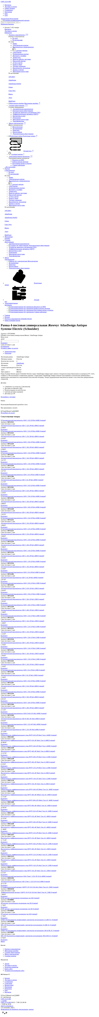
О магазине (8, 983)
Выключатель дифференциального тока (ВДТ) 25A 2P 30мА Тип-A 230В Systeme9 (28, 773)
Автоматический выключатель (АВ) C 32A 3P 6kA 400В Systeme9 (22, 425)
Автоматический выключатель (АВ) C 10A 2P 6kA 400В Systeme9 (22, 567)
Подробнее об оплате (8, 413)
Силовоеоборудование (9, 241)
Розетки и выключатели (12, 949)
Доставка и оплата (11, 6)
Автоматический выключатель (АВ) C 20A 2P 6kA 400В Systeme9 (22, 545)
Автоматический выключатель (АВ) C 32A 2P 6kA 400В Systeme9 (22, 523)
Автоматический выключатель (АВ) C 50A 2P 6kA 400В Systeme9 (22, 501)
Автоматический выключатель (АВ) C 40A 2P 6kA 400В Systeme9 (22, 512)
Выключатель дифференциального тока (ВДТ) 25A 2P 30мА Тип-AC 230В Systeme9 (28, 860)
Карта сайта (8, 969)
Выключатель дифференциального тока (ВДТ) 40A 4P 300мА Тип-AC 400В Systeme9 (29, 795)
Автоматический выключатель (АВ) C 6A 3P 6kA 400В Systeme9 (22, 480)
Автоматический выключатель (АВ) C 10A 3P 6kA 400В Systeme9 (22, 469)
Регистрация (14, 18)
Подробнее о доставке (8, 397)
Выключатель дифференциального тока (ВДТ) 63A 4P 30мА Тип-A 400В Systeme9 (28, 740)
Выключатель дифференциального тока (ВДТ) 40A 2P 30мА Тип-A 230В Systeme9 (28, 762)
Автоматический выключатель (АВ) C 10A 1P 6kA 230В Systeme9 (22, 664)
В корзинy (4, 343)
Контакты (8, 5)
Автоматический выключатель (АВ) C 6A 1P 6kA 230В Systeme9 (22, 675)
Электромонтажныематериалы (11, 304)
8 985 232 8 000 (6, 1)
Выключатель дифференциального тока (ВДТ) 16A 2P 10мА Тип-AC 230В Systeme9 (28, 871)
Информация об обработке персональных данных (17, 1009)
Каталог (7, 978)
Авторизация (5, 18)
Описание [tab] (8, 353)
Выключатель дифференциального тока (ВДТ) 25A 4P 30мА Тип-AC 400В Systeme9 (28, 838)
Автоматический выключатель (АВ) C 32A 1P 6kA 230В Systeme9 (22, 621)
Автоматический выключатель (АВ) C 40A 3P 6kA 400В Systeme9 (22, 708)
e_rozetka (4, 1000)
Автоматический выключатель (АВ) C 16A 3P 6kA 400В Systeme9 (22, 458)
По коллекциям (17, 40)
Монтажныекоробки (9, 237)
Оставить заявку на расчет (9, 348)
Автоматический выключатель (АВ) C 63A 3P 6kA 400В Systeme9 (22, 686)
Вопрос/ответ (9, 985)
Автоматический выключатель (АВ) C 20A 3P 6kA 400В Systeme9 (22, 447)
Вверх (3, 941)
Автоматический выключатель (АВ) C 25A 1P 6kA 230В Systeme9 (22, 632)
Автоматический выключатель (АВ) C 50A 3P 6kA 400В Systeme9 (22, 697)
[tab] (51, 351)
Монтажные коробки (11, 951)
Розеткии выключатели (10, 169)
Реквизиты (8, 988)
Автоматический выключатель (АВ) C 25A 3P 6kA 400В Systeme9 (22, 436)
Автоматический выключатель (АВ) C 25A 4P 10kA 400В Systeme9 (23, 729)
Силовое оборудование (12, 952)
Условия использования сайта (14, 970)
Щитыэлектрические (9, 258)
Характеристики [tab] (10, 351)
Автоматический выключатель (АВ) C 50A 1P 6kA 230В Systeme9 (22, 599)
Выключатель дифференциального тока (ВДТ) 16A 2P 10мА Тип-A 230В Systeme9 (28, 784)
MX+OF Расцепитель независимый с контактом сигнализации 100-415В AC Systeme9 (29, 936)
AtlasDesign (20, 363)
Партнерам (8, 12)
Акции (7, 963)
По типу (15, 38)
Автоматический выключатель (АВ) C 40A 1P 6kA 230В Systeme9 (22, 610)
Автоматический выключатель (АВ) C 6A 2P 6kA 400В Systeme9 (22, 577)
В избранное (5, 346)
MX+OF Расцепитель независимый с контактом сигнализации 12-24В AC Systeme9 (28, 925)
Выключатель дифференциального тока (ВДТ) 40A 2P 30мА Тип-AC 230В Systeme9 (28, 849)
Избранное (8, 33)
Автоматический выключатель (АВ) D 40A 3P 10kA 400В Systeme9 (23, 719)
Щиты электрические (12, 954)
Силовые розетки (10, 956)
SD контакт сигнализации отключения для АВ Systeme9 (19, 903)
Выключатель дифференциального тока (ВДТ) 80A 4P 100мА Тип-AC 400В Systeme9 (29, 805)
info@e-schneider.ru (7, 1006)
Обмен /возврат (10, 8)
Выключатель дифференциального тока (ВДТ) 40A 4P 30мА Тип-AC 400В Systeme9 (28, 827)
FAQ (6, 15)
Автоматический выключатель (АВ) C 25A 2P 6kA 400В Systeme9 (22, 534)
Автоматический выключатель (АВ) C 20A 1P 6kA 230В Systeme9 (22, 643)
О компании (9, 10)
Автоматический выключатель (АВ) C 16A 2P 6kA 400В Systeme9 (22, 556)
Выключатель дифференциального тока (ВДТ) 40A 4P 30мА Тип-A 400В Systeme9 (28, 751)
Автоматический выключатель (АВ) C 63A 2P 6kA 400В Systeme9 (22, 491)
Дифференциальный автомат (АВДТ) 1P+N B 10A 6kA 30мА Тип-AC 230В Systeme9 (29, 892)
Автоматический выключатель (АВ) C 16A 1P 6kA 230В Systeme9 (22, 653)
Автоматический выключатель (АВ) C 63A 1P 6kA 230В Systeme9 (22, 588)
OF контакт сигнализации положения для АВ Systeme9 (19, 914)
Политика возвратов (11, 967)
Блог (6, 13)
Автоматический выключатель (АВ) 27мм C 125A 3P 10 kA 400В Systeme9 (25, 881)
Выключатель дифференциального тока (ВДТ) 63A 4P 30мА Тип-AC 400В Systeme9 (28, 816)
